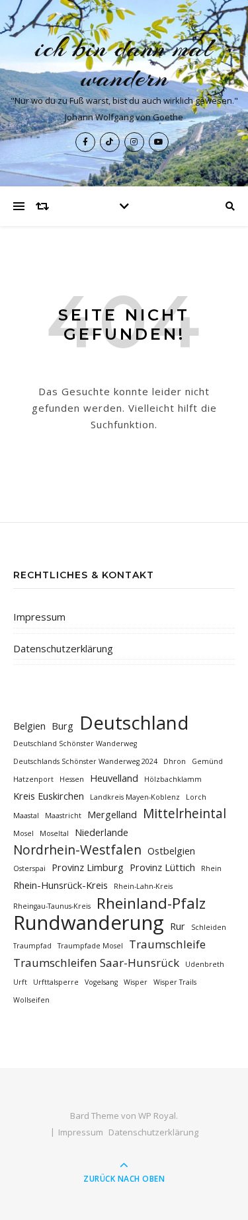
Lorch (196, 797)
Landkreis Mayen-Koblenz (135, 797)
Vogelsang (101, 982)
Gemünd (207, 761)
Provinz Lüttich (162, 867)
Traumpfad (32, 945)
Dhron (174, 761)
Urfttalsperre (56, 982)
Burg (62, 726)
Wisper (135, 982)
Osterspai (29, 868)
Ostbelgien (171, 851)
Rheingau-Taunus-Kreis (52, 906)
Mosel (23, 833)
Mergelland (112, 814)
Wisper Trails (174, 982)
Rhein (211, 868)
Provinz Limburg (88, 867)
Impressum (39, 616)
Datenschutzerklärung (63, 648)
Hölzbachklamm (173, 779)
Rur (177, 926)
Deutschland (133, 722)
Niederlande (101, 832)
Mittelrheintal (184, 814)
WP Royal (157, 1116)
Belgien (29, 726)
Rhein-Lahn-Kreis (143, 886)
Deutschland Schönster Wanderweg (75, 743)
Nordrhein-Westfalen (77, 850)
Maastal (26, 815)
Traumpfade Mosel (90, 945)
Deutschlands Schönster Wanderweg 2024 (85, 761)
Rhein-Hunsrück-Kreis (60, 885)
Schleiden (208, 927)
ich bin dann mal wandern (124, 63)
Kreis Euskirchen (48, 796)
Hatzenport (33, 779)
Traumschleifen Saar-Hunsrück (96, 962)
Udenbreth (204, 964)
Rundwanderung (88, 923)
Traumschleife (167, 944)
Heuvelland (114, 778)
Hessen (72, 779)
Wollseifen (31, 1000)
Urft (20, 982)
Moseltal (54, 833)
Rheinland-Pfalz (151, 903)
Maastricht (63, 815)
